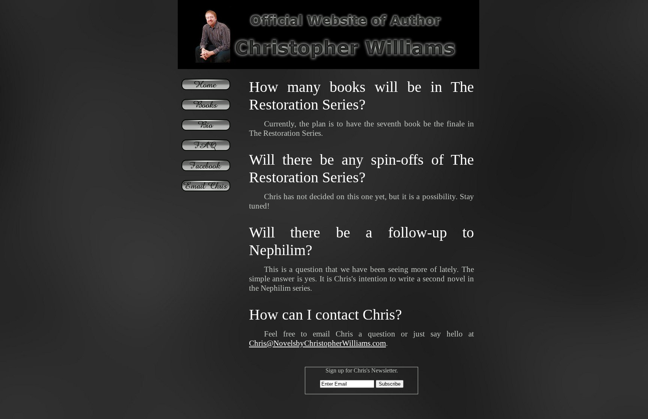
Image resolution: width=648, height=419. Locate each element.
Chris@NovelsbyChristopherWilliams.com (317, 343)
